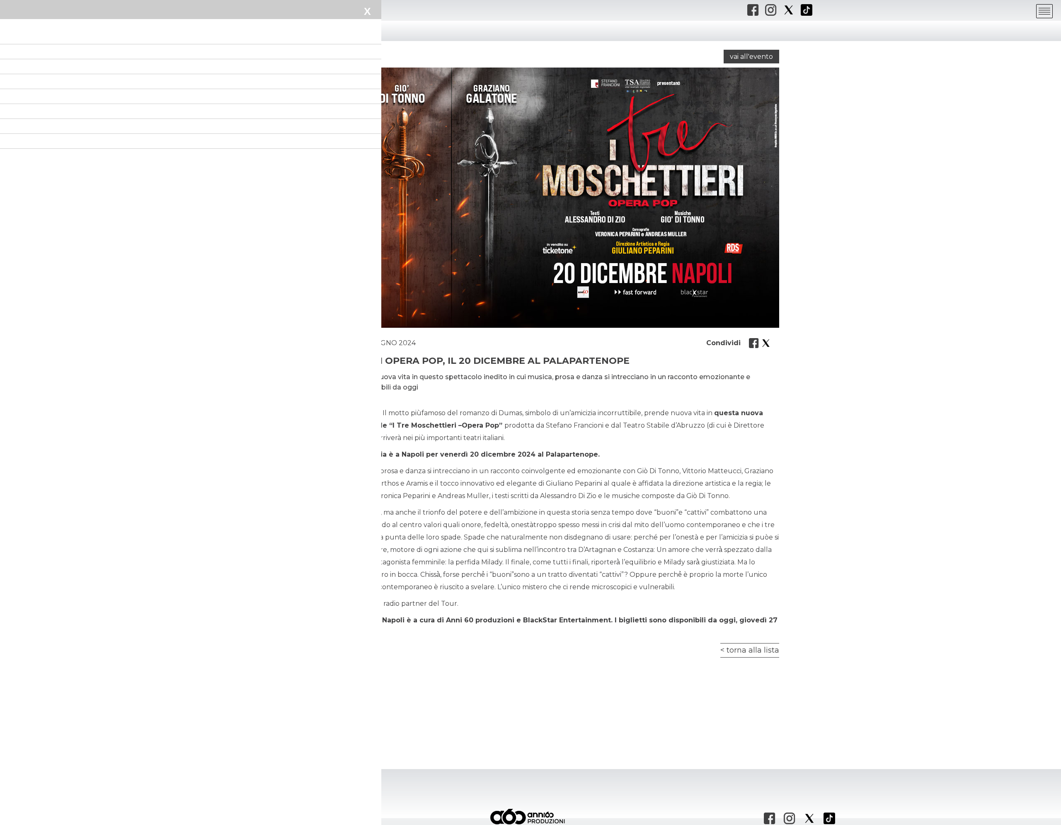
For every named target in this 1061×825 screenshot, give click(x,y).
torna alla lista (753, 650)
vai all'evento (751, 56)
